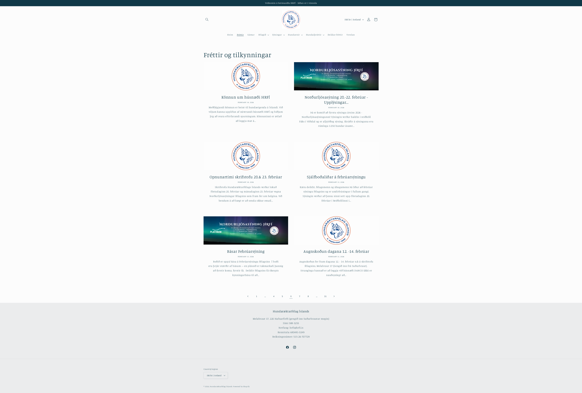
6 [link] (291, 296)
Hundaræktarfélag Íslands (221, 386)
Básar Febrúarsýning (245, 251)
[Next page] (333, 296)
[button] (207, 19)
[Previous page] (247, 296)
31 (325, 296)
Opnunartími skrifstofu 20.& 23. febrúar (245, 176)
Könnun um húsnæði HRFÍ (245, 97)
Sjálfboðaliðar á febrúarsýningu (336, 176)
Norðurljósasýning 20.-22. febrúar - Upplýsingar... (336, 100)
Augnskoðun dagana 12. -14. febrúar (336, 251)
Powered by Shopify (241, 386)
